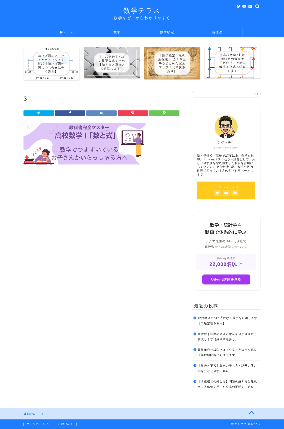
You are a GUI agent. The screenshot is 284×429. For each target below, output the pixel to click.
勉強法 (217, 32)
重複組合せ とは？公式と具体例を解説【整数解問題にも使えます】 (227, 352)
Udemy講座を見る (226, 279)
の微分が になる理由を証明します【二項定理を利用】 (227, 320)
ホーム (69, 32)
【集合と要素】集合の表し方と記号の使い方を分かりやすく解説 (227, 368)
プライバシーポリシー (39, 424)
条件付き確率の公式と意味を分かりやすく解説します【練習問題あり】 (227, 337)
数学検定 (167, 32)
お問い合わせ (65, 424)
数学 (117, 32)
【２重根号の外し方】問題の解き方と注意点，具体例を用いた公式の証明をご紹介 (227, 384)
